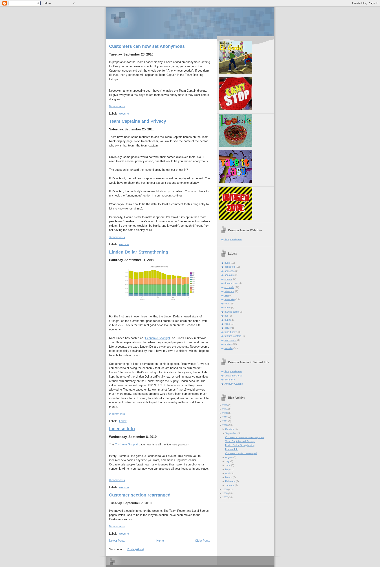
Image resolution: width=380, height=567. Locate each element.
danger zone (231, 283)
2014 (225, 409)
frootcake (230, 299)
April (227, 473)
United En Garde (233, 375)
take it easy (231, 332)
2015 (225, 405)
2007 (225, 497)
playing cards (232, 311)
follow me (229, 291)
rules (227, 323)
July (227, 461)
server (228, 327)
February (230, 481)
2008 (225, 493)
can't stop (230, 266)
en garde (229, 287)
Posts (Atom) (135, 549)
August (229, 457)
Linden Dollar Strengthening (138, 252)
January (229, 485)
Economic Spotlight (157, 338)
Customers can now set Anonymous (147, 46)
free (227, 295)
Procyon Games (190, 23)
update (228, 344)
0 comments (117, 106)
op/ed (227, 307)
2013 (225, 413)
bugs (227, 262)
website (124, 113)
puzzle (228, 320)
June (227, 465)
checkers (230, 275)
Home (160, 540)
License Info (122, 428)
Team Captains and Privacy (137, 121)
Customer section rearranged (139, 495)
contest (228, 279)
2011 (225, 421)
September (231, 433)
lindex (123, 421)
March (228, 477)
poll (226, 315)
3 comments (117, 237)
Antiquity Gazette (234, 383)
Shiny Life (230, 379)
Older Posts (202, 540)
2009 (225, 489)
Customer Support (126, 444)
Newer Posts (117, 540)
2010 (225, 425)
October (229, 429)
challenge (230, 271)
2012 (225, 417)
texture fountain (233, 336)
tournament (231, 340)
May (227, 469)
